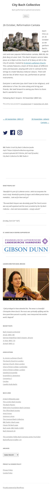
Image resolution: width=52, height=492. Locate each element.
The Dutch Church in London (13, 361)
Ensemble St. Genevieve (11, 375)
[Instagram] (19, 135)
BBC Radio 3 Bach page (11, 422)
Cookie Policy (7, 473)
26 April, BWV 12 (8, 343)
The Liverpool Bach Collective (13, 419)
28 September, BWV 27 (13, 119)
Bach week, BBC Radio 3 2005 (13, 428)
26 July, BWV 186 (9, 335)
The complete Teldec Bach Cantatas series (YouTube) (22, 437)
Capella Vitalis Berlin (10, 384)
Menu (26, 16)
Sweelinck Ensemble (10, 373)
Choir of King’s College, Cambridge (15, 367)
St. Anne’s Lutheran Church (12, 358)
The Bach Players (9, 405)
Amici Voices (7, 413)
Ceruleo (5, 381)
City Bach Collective (26, 5)
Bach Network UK (9, 431)
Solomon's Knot (8, 416)
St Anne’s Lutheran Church (35, 63)
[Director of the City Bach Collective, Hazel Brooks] (26, 300)
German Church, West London (14, 364)
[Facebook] (12, 135)
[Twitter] (6, 135)
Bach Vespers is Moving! (11, 332)
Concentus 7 (7, 378)
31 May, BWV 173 (9, 340)
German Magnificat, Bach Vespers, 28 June (18, 338)
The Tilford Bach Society (11, 410)
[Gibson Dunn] (26, 252)
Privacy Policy (8, 470)
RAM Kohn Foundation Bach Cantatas (16, 407)
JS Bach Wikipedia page (11, 399)
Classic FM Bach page (10, 425)
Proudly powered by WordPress (13, 488)
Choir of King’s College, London (14, 370)
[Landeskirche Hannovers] (26, 245)
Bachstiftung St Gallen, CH (12, 440)
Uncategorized (26, 104)
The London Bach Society (12, 402)
